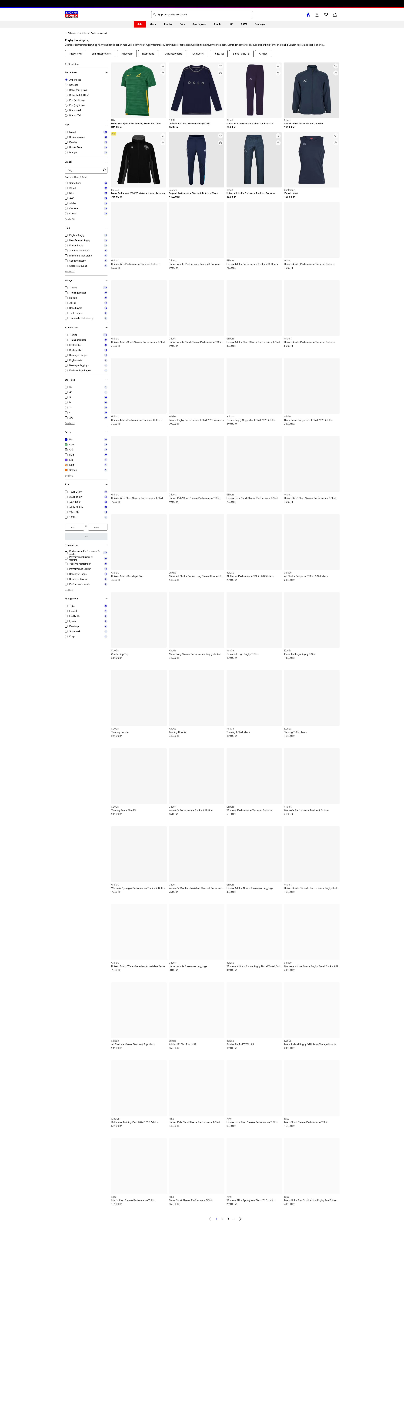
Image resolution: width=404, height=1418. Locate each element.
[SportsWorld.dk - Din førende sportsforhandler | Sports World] (71, 14)
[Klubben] (308, 14)
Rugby (86, 33)
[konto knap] (317, 14)
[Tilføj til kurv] (162, 72)
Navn (76, 177)
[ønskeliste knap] (325, 14)
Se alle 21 (70, 271)
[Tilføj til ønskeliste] (162, 65)
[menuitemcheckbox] (86, 132)
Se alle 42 (70, 423)
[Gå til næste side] (240, 1218)
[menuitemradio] (86, 79)
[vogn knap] (334, 14)
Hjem (79, 33)
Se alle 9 (69, 475)
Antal (84, 177)
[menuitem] (140, 24)
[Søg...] (154, 14)
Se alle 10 (70, 219)
